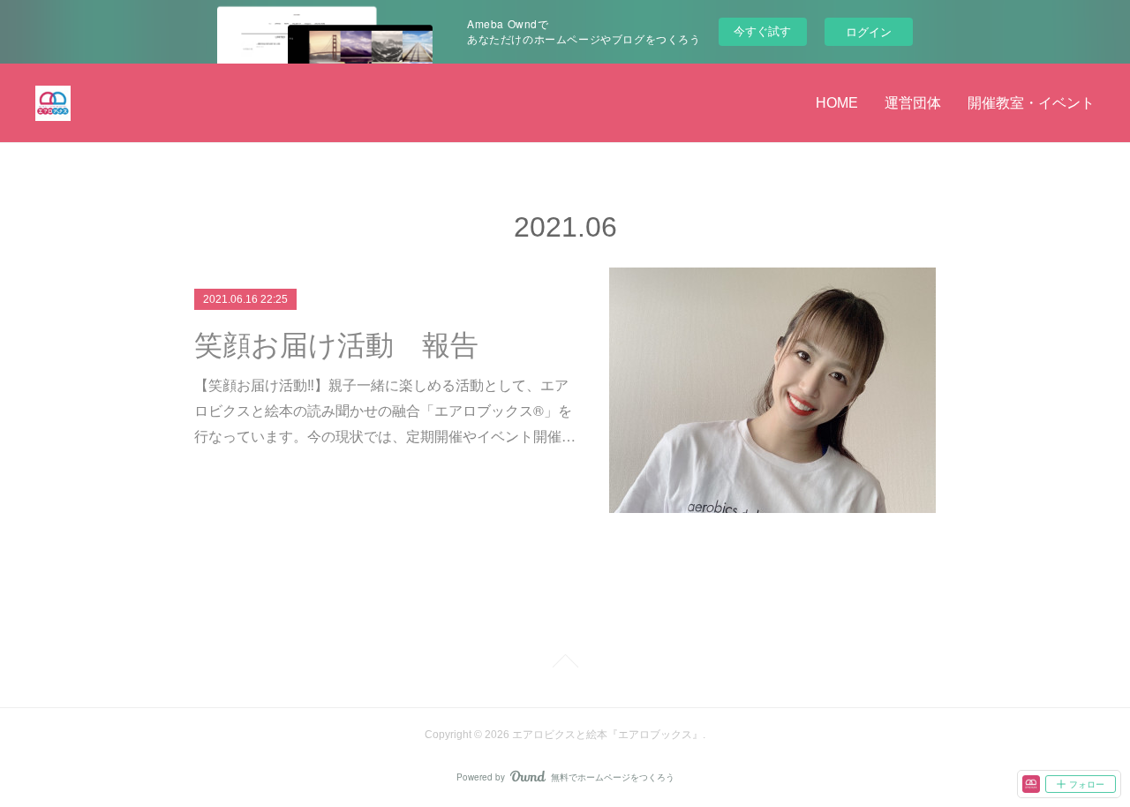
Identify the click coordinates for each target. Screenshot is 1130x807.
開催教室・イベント (1031, 102)
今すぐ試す (762, 30)
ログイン (869, 31)
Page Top (565, 664)
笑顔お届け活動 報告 (336, 345)
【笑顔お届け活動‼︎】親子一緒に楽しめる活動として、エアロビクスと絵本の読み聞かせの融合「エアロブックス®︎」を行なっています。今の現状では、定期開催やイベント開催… (385, 410)
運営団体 (913, 102)
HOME (837, 102)
